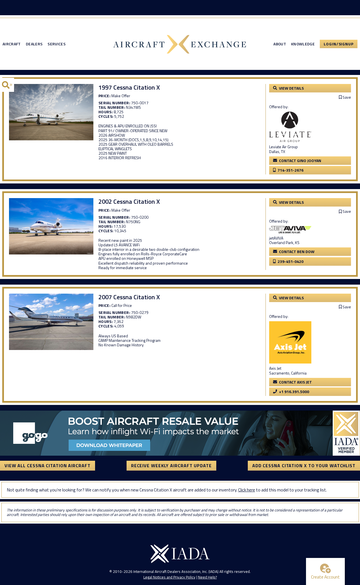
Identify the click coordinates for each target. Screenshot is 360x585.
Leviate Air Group (283, 147)
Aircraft (12, 44)
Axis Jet (275, 368)
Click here (246, 489)
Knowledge (303, 44)
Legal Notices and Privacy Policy (169, 577)
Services (57, 44)
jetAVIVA (276, 238)
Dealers (34, 44)
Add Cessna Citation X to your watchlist (304, 465)
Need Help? (207, 577)
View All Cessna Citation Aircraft (47, 465)
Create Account (325, 576)
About (279, 44)
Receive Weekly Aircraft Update (171, 465)
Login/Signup (339, 44)
